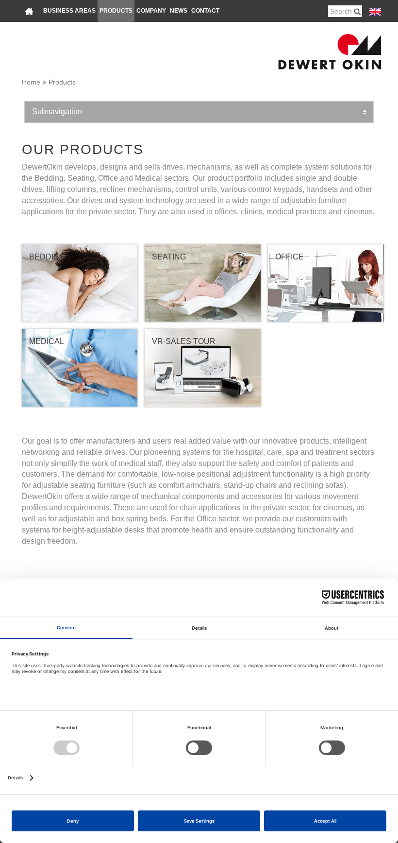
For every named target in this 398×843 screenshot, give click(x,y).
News (178, 10)
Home (31, 82)
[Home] (29, 11)
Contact (205, 10)
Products (116, 10)
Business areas (69, 10)
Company (151, 10)
